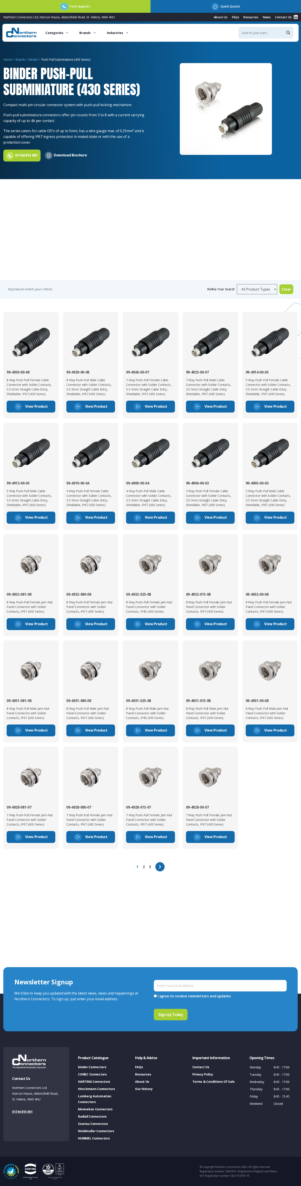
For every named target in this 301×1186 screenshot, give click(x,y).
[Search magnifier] (289, 33)
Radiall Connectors (92, 1116)
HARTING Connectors (94, 1081)
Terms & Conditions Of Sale (213, 1081)
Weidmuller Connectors (96, 1131)
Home (7, 59)
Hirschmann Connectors (96, 1089)
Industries (115, 32)
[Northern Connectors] (22, 32)
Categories (54, 32)
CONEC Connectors (92, 1074)
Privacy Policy (202, 1074)
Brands (85, 32)
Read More (15, 269)
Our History (143, 1089)
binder (33, 59)
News (267, 17)
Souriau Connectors (93, 1124)
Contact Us (283, 17)
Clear (286, 289)
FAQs (235, 17)
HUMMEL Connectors (94, 1138)
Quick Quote (230, 6)
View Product (36, 406)
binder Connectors (92, 1067)
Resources (250, 17)
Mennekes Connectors (95, 1109)
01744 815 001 (22, 1111)
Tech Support (79, 6)
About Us (220, 17)
